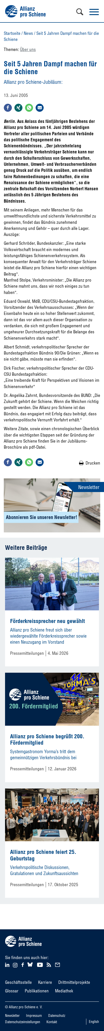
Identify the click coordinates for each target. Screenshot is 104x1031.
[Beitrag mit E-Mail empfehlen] (40, 108)
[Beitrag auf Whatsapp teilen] (29, 108)
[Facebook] (23, 964)
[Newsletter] (58, 964)
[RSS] (50, 964)
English (94, 1021)
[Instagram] (15, 965)
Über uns (28, 49)
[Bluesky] (30, 966)
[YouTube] (40, 964)
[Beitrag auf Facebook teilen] (8, 108)
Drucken (93, 463)
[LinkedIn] (8, 964)
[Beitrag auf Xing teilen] (18, 108)
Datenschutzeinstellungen (22, 1022)
